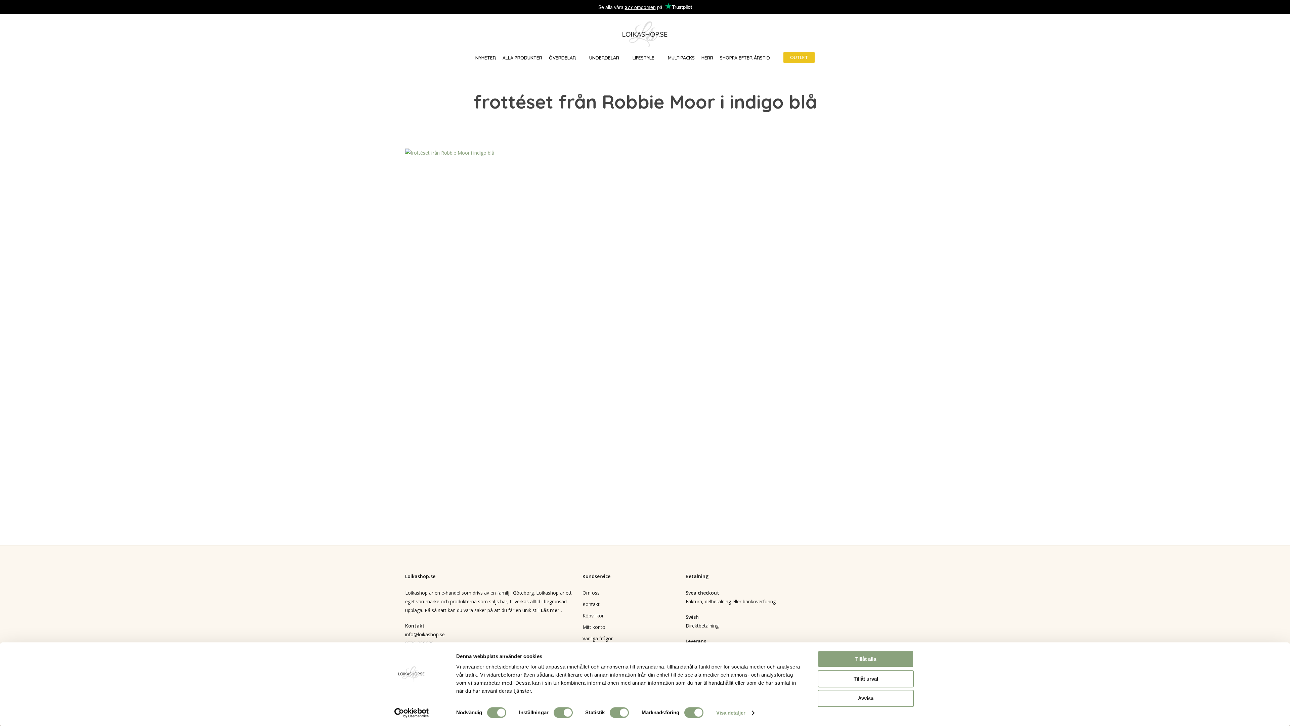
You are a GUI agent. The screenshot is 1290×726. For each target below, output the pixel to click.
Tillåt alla (865, 659)
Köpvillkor (593, 615)
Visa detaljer (730, 713)
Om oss (591, 593)
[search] (1242, 34)
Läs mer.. (551, 610)
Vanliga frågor (598, 638)
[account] (1260, 34)
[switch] (563, 712)
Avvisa (865, 698)
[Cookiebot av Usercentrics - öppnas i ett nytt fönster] (411, 713)
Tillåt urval (866, 679)
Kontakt (591, 604)
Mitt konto (594, 627)
